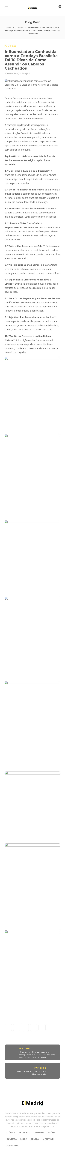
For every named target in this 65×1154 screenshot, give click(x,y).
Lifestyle (48, 1139)
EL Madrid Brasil (11, 74)
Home (8, 27)
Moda (23, 1139)
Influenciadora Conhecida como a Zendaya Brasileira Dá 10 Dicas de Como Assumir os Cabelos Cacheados (37, 1054)
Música (11, 1132)
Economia (12, 1145)
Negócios (24, 1132)
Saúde (51, 1132)
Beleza (35, 1139)
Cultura (12, 1139)
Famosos (19, 27)
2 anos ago (23, 74)
